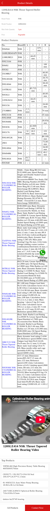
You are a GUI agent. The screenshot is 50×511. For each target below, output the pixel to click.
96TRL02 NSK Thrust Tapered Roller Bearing (8, 270)
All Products (12, 508)
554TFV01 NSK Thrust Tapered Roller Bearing (9, 243)
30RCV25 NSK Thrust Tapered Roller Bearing (9, 344)
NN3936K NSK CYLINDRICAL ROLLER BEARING (9, 371)
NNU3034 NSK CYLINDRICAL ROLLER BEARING (9, 186)
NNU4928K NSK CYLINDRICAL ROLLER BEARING (9, 324)
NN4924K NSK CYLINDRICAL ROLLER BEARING (9, 297)
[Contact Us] (43, 255)
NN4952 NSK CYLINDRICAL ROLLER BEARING (9, 215)
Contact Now (37, 508)
